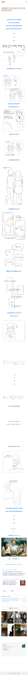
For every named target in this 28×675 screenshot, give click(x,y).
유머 (3, 596)
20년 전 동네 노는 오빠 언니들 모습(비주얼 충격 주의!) (11, 598)
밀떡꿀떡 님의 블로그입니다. (8, 646)
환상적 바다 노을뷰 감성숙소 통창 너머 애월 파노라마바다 (10, 581)
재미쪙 (3, 2)
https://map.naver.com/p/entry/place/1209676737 (13, 579)
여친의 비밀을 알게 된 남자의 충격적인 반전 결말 (10, 600)
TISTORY (14, 673)
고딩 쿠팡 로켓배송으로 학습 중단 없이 (12, 572)
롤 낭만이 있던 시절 (5, 601)
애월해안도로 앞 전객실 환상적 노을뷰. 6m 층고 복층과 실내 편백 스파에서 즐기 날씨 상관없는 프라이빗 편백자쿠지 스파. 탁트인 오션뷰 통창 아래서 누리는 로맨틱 (10, 583)
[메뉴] (26, 1)
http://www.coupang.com (8, 569)
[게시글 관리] (8, 591)
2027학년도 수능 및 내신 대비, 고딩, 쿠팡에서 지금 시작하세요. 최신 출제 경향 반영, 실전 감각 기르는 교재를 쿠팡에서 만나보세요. (14, 574)
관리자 (18, 673)
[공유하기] (6, 591)
